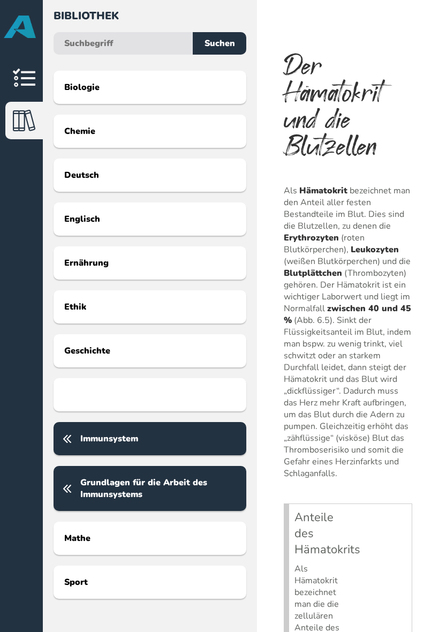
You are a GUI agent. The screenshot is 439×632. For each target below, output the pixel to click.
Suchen (220, 43)
